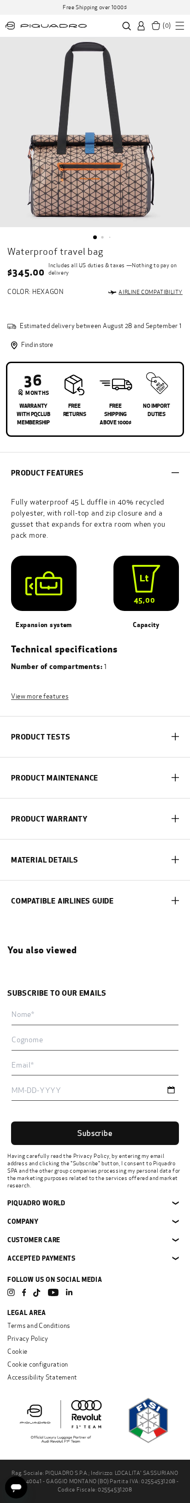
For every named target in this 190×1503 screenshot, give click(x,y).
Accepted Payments (41, 1258)
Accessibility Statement (42, 1377)
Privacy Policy (91, 1156)
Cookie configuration (37, 1364)
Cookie (17, 1352)
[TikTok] (37, 1293)
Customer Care (33, 1239)
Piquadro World (36, 1202)
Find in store (37, 345)
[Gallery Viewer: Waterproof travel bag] (95, 132)
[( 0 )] (155, 25)
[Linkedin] (69, 1292)
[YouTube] (53, 1292)
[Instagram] (11, 1292)
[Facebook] (24, 1292)
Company (23, 1221)
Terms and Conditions (38, 1326)
